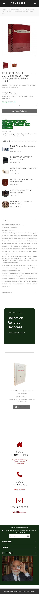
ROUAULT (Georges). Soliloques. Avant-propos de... (21, 180)
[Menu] (4, 3)
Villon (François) (28, 134)
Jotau (12, 136)
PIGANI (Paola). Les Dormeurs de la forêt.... (22, 147)
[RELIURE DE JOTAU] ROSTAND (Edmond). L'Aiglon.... (21, 158)
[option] (22, 383)
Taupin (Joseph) (19, 136)
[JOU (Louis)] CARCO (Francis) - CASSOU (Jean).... (21, 203)
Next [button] (32, 391)
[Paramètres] (35, 3)
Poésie (7, 134)
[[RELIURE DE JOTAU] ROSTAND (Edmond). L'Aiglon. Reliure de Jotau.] (35, 73)
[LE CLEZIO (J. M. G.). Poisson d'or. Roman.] (22, 373)
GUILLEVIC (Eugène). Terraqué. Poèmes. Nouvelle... (21, 191)
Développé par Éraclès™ (15, 591)
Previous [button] (11, 391)
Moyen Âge (20, 134)
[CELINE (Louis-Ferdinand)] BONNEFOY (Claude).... (23, 169)
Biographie (13, 134)
